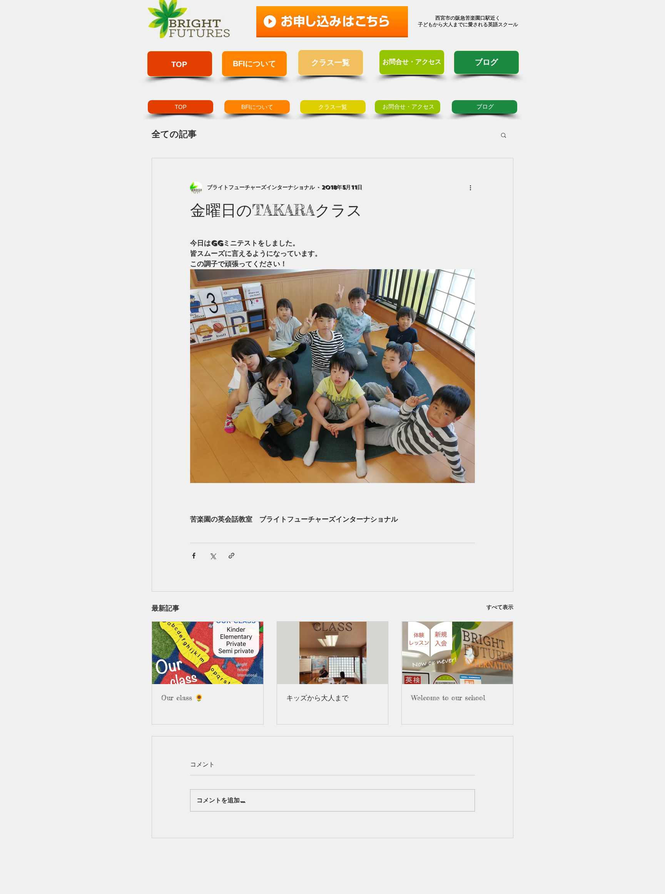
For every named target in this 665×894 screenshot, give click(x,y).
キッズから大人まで (317, 697)
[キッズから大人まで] (332, 653)
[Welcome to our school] (457, 653)
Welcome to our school (448, 697)
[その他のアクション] (470, 187)
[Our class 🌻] (207, 653)
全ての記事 (174, 134)
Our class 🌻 (182, 697)
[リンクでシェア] (231, 555)
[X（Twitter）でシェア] (212, 555)
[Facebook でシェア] (193, 555)
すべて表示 (499, 607)
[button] (503, 135)
